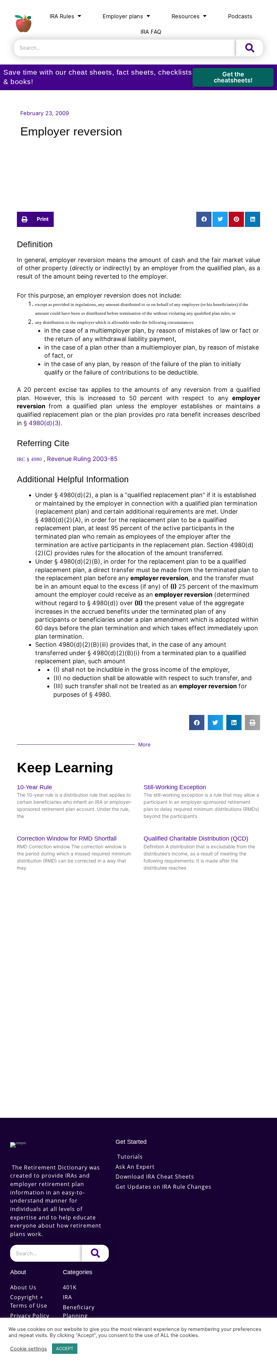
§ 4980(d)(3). (43, 423)
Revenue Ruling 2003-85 (82, 458)
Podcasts (240, 16)
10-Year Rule (34, 787)
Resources (186, 16)
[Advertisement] (138, 168)
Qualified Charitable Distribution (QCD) (196, 838)
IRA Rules (62, 16)
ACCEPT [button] (64, 1348)
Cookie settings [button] (28, 1349)
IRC (22, 459)
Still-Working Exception (175, 787)
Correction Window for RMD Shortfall (67, 838)
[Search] (249, 48)
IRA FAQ (151, 31)
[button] (35, 219)
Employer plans (123, 16)
